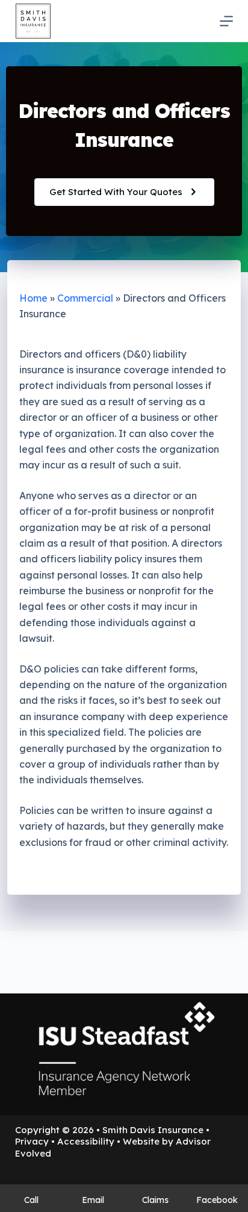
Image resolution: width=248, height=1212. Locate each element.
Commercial (85, 298)
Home (33, 298)
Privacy (32, 1141)
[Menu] (226, 21)
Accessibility (85, 1141)
